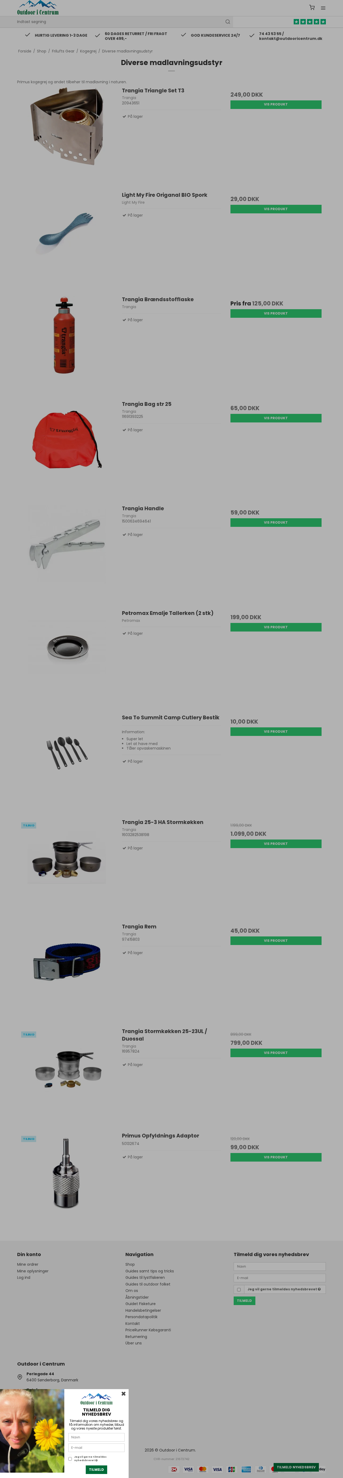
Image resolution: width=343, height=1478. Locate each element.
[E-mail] (96, 1447)
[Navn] (96, 1437)
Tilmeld (96, 1469)
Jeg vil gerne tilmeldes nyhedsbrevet (90, 1458)
